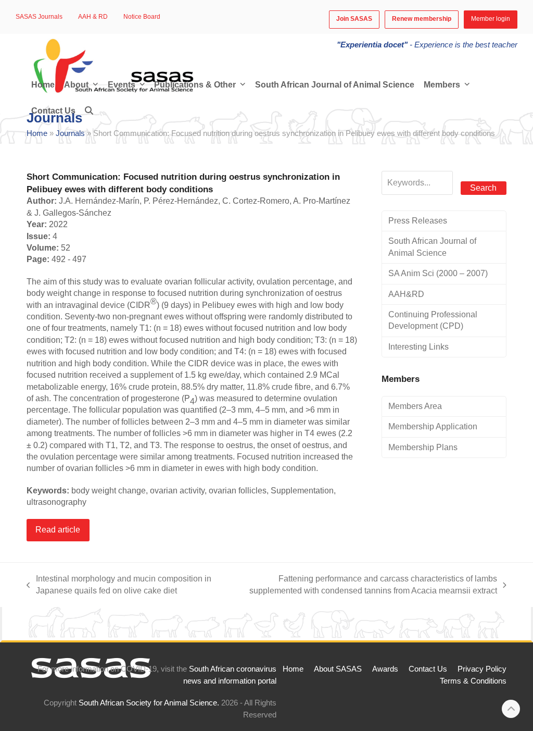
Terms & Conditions (473, 681)
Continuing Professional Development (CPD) (432, 320)
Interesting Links (418, 346)
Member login (490, 18)
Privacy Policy (482, 669)
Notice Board (141, 16)
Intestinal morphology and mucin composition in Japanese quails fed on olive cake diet (119, 585)
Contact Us (428, 669)
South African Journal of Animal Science (432, 247)
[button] (89, 111)
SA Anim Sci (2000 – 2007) (438, 273)
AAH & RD (93, 16)
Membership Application (432, 426)
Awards (385, 669)
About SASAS (338, 669)
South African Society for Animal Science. (149, 703)
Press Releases (417, 220)
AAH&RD (406, 294)
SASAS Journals (39, 16)
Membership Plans (423, 447)
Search (483, 187)
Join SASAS (354, 18)
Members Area (415, 406)
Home (37, 133)
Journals (70, 133)
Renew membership (421, 18)
